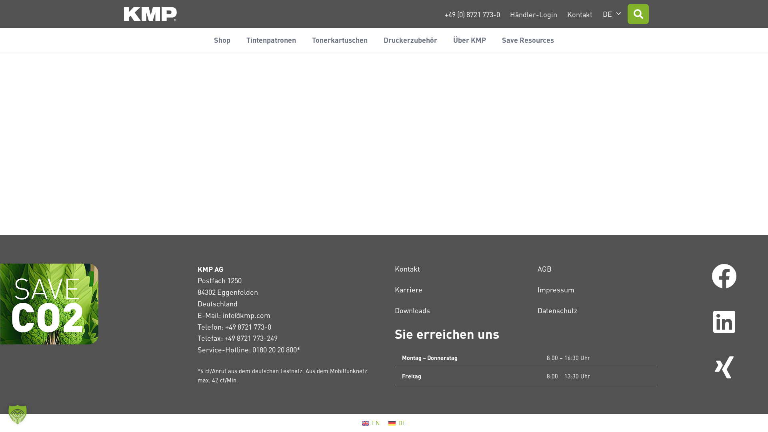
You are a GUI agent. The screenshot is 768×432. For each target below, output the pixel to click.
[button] (612, 14)
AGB (545, 268)
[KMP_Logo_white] (150, 14)
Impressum (556, 289)
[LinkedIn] (724, 321)
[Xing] (724, 367)
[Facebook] (724, 276)
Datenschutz (557, 310)
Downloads (412, 310)
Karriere (408, 289)
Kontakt (407, 268)
